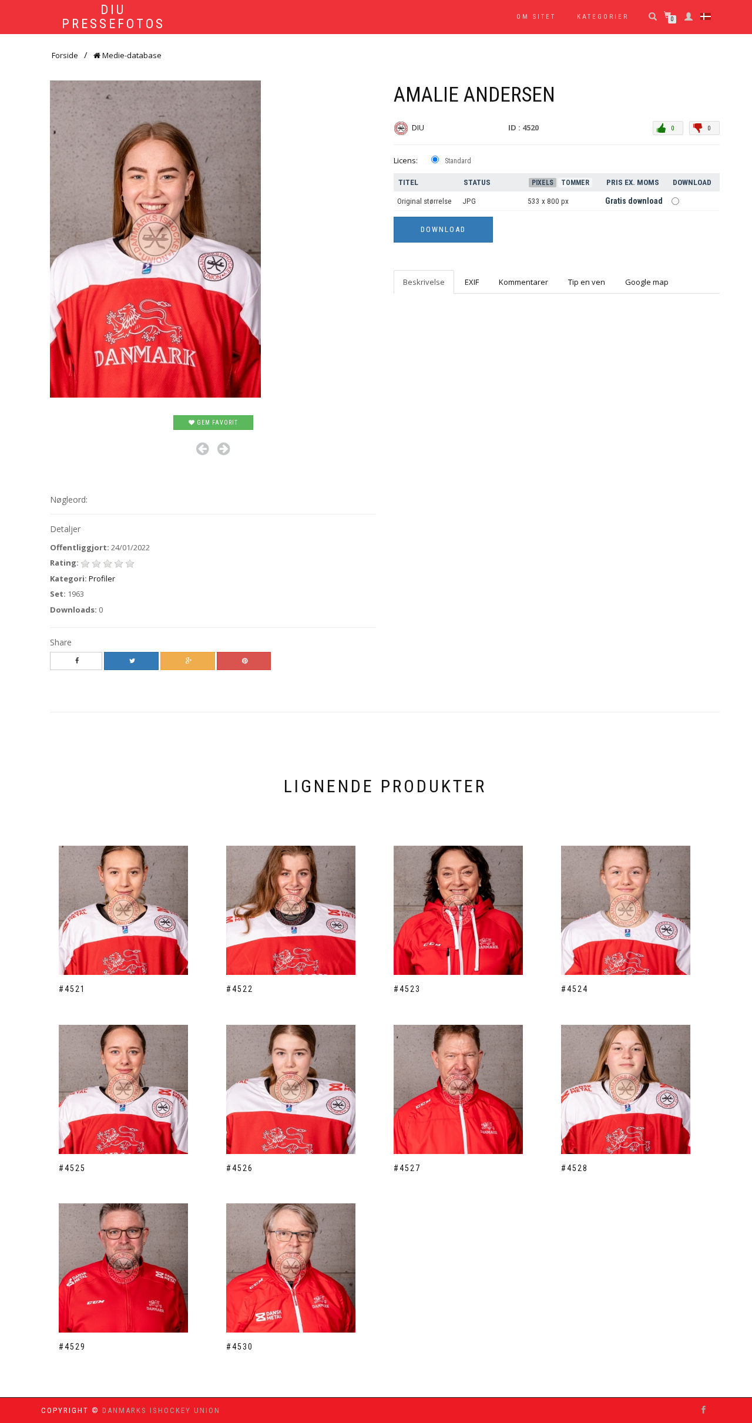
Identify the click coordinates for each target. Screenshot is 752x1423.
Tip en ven (586, 282)
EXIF (472, 282)
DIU (419, 127)
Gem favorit (216, 422)
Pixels (542, 183)
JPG (469, 201)
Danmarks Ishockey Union (161, 1410)
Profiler (102, 578)
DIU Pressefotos (113, 17)
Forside (65, 55)
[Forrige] (202, 448)
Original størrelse (424, 201)
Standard (458, 161)
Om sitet (536, 17)
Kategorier (603, 17)
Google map (647, 282)
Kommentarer (523, 282)
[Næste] (223, 448)
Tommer (575, 183)
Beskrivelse (424, 282)
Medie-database (131, 55)
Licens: (406, 160)
